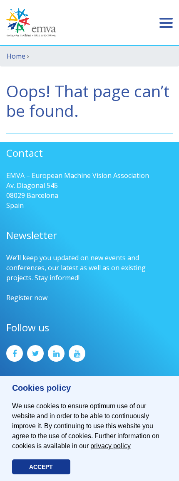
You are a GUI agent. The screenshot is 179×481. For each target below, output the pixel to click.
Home (16, 56)
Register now (26, 297)
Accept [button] (41, 467)
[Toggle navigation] (166, 23)
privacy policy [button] (110, 445)
